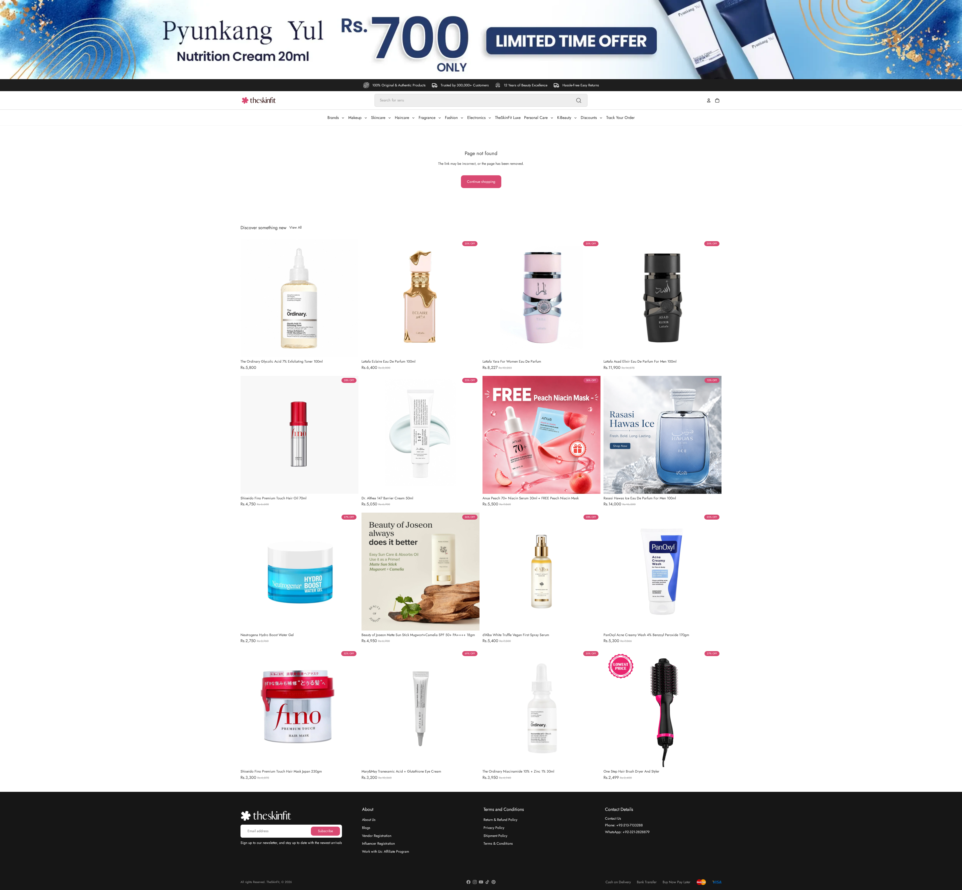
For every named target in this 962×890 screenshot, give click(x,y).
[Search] (578, 100)
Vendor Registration (376, 835)
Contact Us (613, 818)
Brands (333, 117)
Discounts (589, 117)
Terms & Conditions (498, 843)
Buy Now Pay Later (676, 882)
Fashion (451, 117)
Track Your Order (620, 117)
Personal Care (536, 117)
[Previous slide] (248, 298)
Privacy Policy (494, 827)
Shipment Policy (495, 835)
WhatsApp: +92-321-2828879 (627, 831)
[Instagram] (474, 882)
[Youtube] (481, 882)
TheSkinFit (273, 882)
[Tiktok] (487, 882)
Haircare (402, 117)
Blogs (366, 827)
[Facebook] (468, 882)
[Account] (708, 100)
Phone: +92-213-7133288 (624, 825)
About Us (369, 819)
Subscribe (325, 830)
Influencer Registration (378, 843)
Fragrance (427, 117)
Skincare (378, 117)
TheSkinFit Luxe (508, 117)
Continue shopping (481, 181)
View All (295, 227)
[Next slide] (350, 298)
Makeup (355, 117)
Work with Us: (385, 851)
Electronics (476, 117)
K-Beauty (564, 117)
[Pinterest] (493, 882)
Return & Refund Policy (500, 819)
